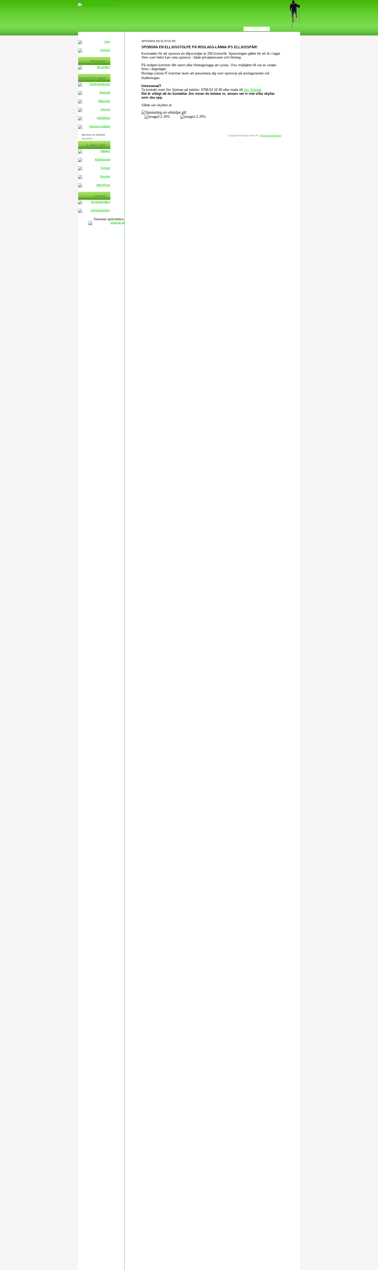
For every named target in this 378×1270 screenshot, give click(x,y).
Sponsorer (87, 138)
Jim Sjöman (253, 90)
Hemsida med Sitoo (270, 135)
